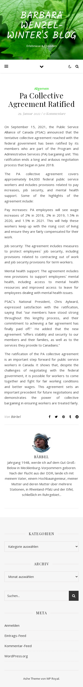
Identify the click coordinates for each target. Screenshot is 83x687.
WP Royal (52, 679)
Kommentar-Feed (18, 646)
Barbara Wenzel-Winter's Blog (42, 26)
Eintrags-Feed (15, 635)
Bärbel (16, 417)
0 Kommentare (54, 113)
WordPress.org (16, 656)
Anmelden (11, 625)
